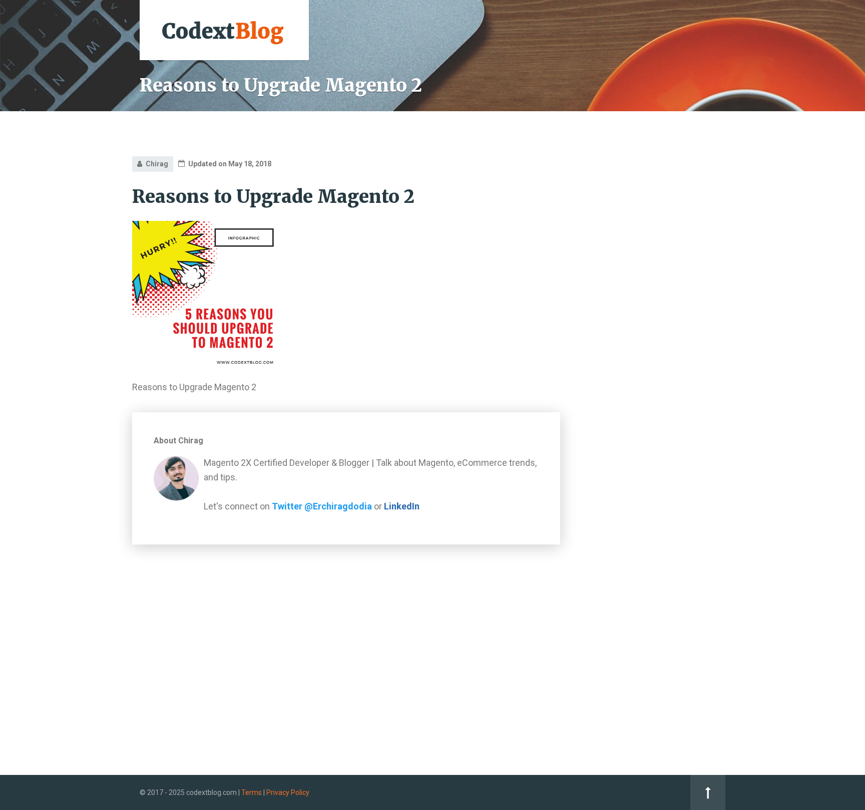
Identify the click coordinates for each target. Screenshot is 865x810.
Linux (610, 290)
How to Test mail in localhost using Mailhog (654, 494)
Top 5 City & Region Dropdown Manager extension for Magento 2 (652, 380)
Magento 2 (620, 267)
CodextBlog (628, 171)
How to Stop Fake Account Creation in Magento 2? (658, 414)
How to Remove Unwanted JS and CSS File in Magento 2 (659, 529)
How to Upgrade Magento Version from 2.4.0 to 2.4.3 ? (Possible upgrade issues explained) (661, 455)
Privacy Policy (287, 792)
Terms (251, 792)
